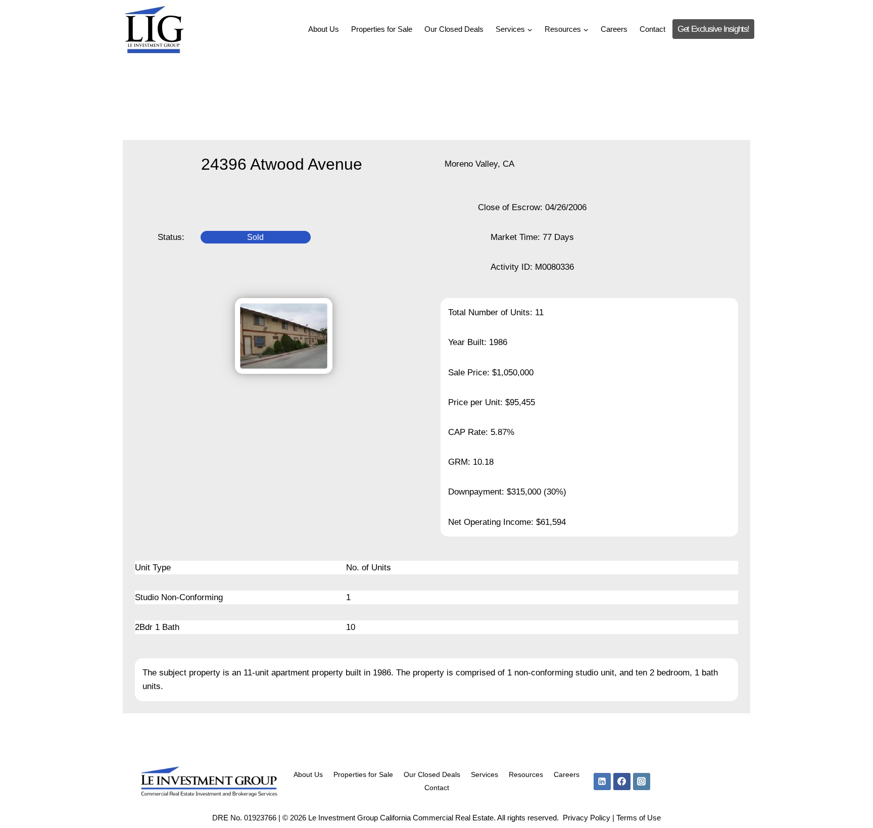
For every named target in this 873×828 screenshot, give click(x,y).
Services (484, 774)
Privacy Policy (586, 817)
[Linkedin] (602, 781)
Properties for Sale (381, 29)
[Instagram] (641, 781)
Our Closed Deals (453, 29)
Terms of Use (638, 817)
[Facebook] (621, 781)
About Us (323, 29)
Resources (526, 774)
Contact (652, 29)
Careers (614, 29)
